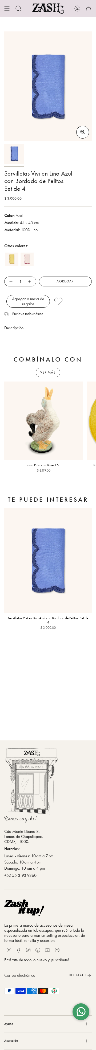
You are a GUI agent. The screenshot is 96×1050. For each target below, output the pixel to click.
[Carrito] (88, 8)
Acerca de (11, 1041)
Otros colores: (16, 245)
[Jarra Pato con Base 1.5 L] (43, 421)
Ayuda (8, 1024)
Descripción (14, 327)
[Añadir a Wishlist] (71, 301)
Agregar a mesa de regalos (28, 301)
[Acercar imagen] (82, 132)
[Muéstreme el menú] (7, 8)
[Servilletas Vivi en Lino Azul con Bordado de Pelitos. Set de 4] (48, 560)
